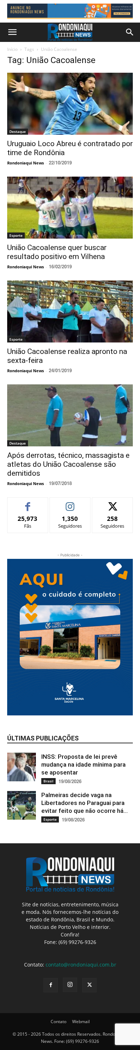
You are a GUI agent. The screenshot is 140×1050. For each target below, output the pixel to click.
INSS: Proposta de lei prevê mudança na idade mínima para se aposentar (83, 764)
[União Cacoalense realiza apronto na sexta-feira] (70, 311)
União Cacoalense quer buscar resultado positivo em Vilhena (57, 252)
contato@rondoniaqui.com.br (81, 964)
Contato (58, 1021)
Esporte (16, 235)
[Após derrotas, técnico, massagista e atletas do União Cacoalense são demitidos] (70, 415)
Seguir (70, 502)
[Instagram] (70, 985)
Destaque (17, 131)
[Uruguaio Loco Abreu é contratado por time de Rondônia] (70, 104)
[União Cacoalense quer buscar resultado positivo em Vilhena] (70, 208)
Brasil (48, 780)
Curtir (28, 502)
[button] (12, 32)
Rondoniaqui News (25, 163)
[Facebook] (50, 985)
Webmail (81, 1021)
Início (12, 49)
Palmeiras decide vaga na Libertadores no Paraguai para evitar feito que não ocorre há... (84, 802)
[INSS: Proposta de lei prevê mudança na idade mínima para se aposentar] (21, 767)
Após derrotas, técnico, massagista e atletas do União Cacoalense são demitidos (68, 464)
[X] (89, 985)
